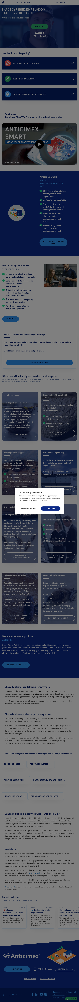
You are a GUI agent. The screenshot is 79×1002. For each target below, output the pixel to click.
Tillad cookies (50, 508)
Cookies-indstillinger (28, 508)
